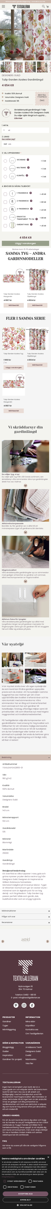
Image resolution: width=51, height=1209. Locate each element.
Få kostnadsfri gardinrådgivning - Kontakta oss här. (25, 1)
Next (46, 940)
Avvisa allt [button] (25, 1200)
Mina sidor (30, 1021)
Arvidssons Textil (34, 1047)
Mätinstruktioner (9, 911)
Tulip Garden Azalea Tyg (13, 353)
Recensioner (7, 922)
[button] (6, 67)
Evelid (28, 1055)
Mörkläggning (9, 1029)
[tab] (25, 757)
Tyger (5, 1025)
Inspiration (7, 1055)
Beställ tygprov (42, 96)
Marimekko (31, 1059)
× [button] (48, 1157)
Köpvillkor (30, 1025)
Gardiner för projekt (12, 1059)
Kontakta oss (32, 1029)
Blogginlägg (8, 1047)
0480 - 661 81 (29, 994)
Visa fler (29, 1063)
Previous (5, 940)
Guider (5, 1051)
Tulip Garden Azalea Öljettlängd (35, 295)
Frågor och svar (8, 916)
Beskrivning (6, 757)
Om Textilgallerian (34, 1033)
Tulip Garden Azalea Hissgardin (12, 295)
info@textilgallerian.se (29, 997)
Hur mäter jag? (8, 139)
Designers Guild (11, 75)
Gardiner (6, 1021)
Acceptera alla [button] (25, 1194)
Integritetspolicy (8, 1177)
